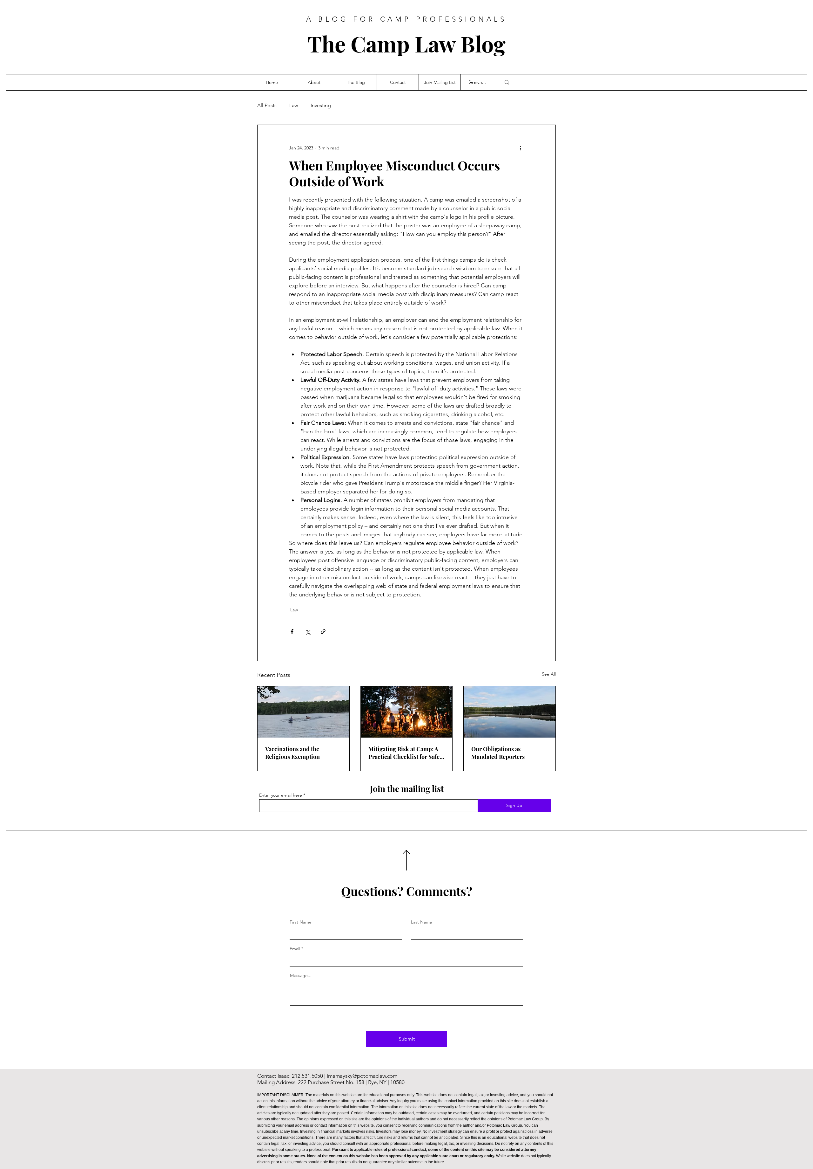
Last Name (421, 922)
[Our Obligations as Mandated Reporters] (509, 712)
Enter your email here (280, 795)
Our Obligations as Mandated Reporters (498, 752)
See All (549, 674)
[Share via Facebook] (292, 632)
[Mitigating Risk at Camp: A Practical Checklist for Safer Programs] (407, 712)
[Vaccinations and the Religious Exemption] (303, 712)
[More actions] (520, 148)
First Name (301, 922)
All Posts (267, 105)
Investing (321, 105)
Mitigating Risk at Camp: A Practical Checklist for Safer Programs (405, 752)
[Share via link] (323, 632)
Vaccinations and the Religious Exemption (292, 752)
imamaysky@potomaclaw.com (362, 1076)
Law (293, 105)
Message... (301, 975)
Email (295, 948)
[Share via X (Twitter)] (308, 632)
